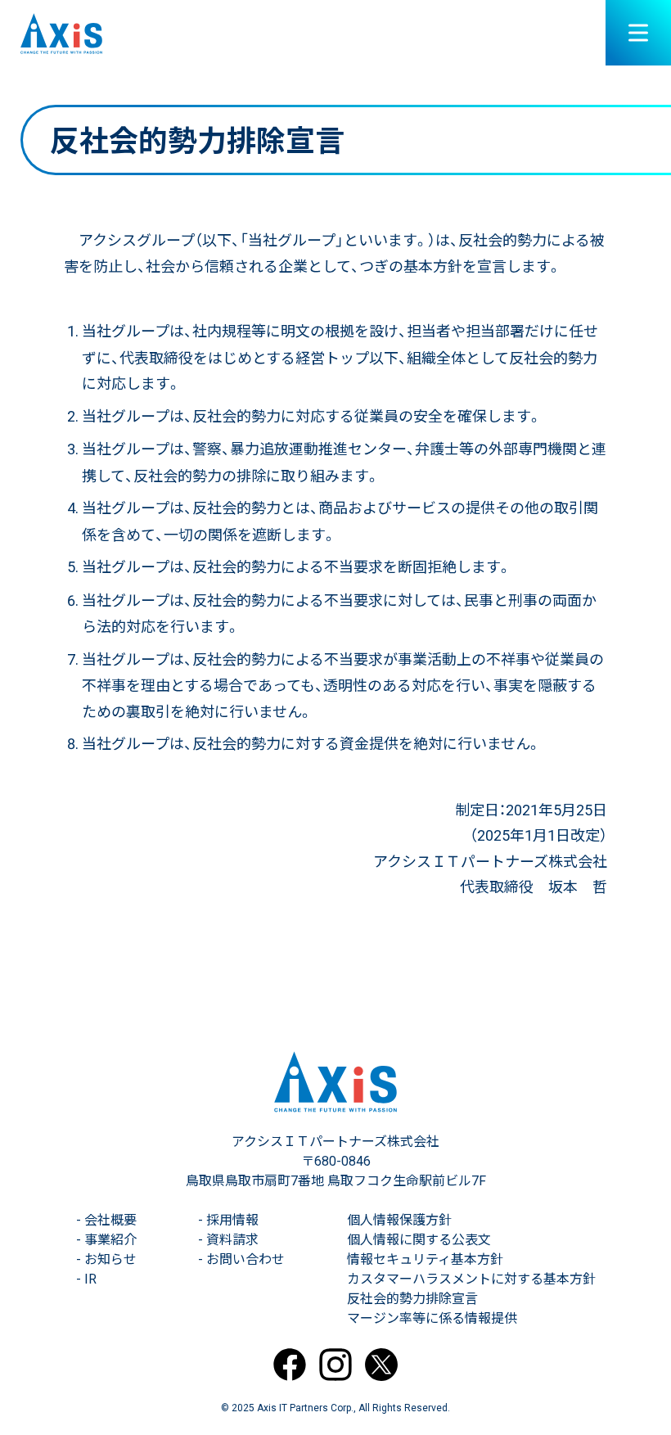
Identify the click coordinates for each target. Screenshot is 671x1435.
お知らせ (106, 1259)
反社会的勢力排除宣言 (412, 1298)
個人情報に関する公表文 (419, 1240)
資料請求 (228, 1240)
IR (86, 1279)
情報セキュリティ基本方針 (425, 1259)
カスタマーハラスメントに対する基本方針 (471, 1279)
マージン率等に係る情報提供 (432, 1318)
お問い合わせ (241, 1259)
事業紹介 (106, 1240)
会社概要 (106, 1220)
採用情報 (228, 1220)
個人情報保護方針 (399, 1220)
